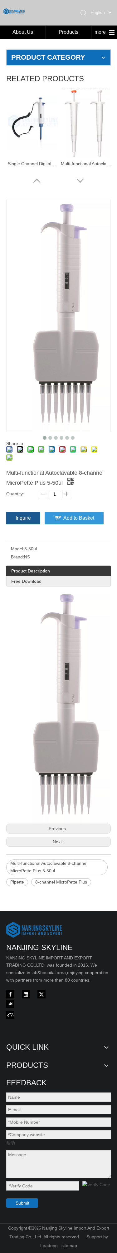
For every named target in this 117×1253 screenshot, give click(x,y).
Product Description (30, 570)
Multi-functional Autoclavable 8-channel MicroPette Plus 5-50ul (48, 867)
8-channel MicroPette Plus (61, 881)
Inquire (23, 518)
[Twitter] (41, 994)
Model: (17, 548)
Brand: (17, 556)
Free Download (26, 581)
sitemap (69, 1245)
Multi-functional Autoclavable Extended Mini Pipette (86, 163)
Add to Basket (78, 518)
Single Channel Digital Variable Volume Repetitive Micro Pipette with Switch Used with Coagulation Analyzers (33, 163)
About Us (22, 32)
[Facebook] (10, 994)
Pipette (17, 881)
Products (68, 32)
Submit (22, 1203)
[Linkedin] (26, 994)
